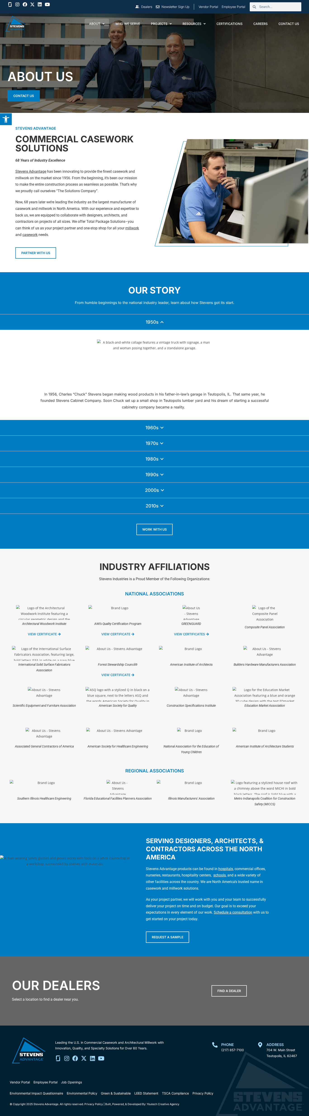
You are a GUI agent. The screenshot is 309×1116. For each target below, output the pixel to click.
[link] (6, 119)
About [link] (94, 24)
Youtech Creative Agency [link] (163, 1104)
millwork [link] (132, 228)
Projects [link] (159, 24)
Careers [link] (260, 24)
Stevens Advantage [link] (30, 171)
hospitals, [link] (226, 869)
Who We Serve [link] (127, 24)
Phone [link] (227, 1044)
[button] (17, 4)
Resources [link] (192, 24)
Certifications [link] (229, 24)
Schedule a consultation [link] (233, 912)
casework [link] (30, 235)
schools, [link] (219, 875)
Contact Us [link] (288, 24)
